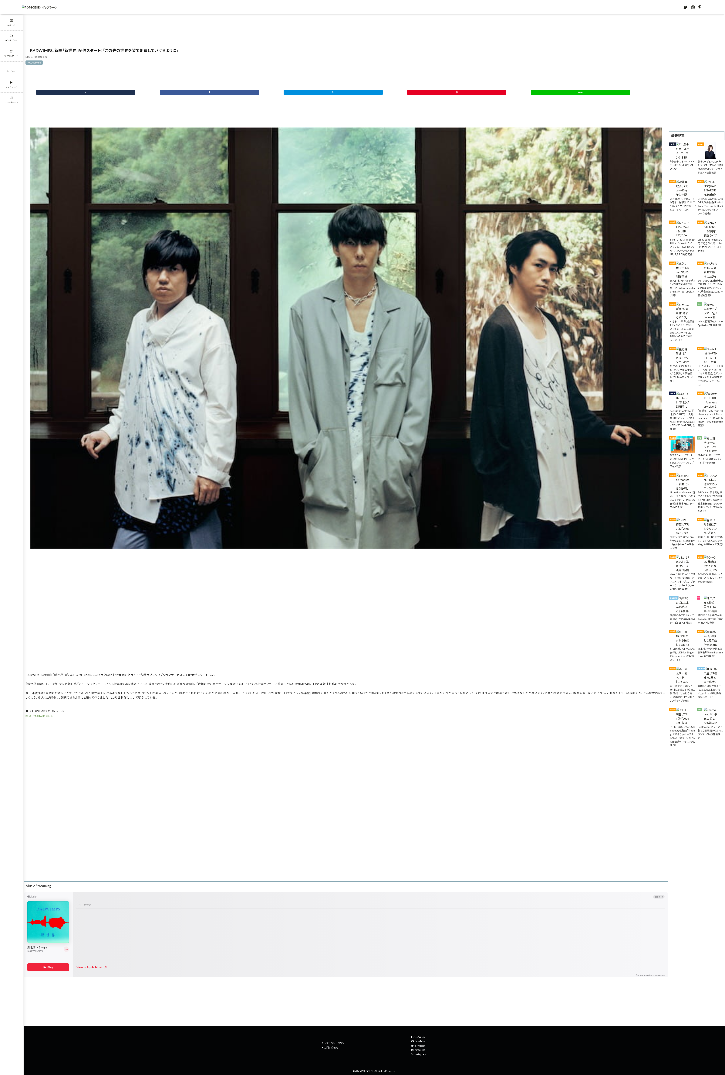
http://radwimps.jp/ (39, 715)
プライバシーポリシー (335, 1042)
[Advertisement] (346, 616)
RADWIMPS (34, 62)
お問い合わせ (331, 1047)
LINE (580, 92)
